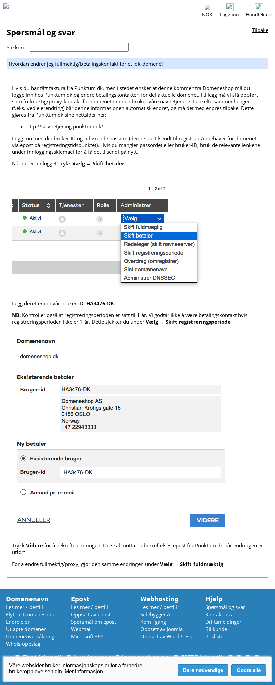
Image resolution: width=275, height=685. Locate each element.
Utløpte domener (26, 629)
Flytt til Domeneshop (30, 614)
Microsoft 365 (87, 636)
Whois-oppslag (23, 643)
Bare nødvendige (203, 670)
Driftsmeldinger (223, 621)
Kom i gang (153, 621)
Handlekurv (259, 14)
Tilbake (260, 30)
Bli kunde (216, 629)
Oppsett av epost (90, 614)
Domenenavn (27, 599)
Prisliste (214, 636)
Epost (80, 599)
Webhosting (159, 599)
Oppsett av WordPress (166, 636)
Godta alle (249, 670)
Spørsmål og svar (225, 606)
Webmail (81, 629)
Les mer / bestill (24, 606)
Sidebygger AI (156, 614)
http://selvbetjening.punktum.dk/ (64, 126)
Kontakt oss (218, 614)
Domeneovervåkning (30, 636)
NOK (207, 14)
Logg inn (229, 14)
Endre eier (18, 621)
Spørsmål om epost (93, 621)
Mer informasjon (84, 671)
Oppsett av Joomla (161, 629)
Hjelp (213, 599)
